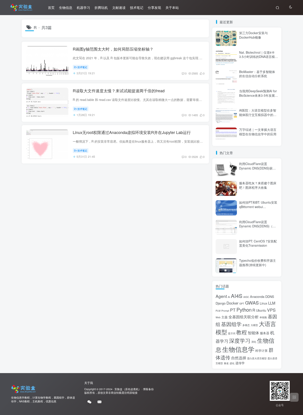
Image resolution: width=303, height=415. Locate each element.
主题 (224, 317)
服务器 (264, 332)
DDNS (269, 296)
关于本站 (172, 7)
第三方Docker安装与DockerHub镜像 (253, 35)
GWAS (252, 302)
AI (229, 297)
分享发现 (154, 7)
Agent (221, 296)
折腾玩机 (101, 7)
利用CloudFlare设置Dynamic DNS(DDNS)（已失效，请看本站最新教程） (257, 226)
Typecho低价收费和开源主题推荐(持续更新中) (257, 262)
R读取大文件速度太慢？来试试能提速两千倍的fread (119, 90)
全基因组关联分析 (243, 316)
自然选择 (238, 357)
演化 (253, 341)
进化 (232, 363)
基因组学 (231, 324)
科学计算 (261, 350)
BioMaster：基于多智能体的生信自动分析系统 (257, 73)
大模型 (254, 325)
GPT (241, 303)
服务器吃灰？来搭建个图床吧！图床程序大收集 (257, 185)
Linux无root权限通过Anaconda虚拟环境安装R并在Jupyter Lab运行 (132, 132)
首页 (51, 7)
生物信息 (65, 7)
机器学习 (83, 7)
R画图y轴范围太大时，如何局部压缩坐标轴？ (113, 49)
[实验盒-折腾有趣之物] (23, 388)
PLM (218, 310)
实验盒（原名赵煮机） (127, 389)
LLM (271, 303)
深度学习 (239, 340)
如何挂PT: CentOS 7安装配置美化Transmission (258, 243)
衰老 (226, 363)
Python (244, 309)
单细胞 (263, 317)
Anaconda (257, 296)
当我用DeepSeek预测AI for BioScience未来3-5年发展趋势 (258, 95)
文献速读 (119, 7)
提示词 (231, 333)
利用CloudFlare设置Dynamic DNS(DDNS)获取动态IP (257, 168)
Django (221, 303)
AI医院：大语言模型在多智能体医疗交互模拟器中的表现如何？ (257, 114)
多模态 (246, 325)
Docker (232, 303)
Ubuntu (261, 310)
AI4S (236, 295)
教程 (241, 332)
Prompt (225, 310)
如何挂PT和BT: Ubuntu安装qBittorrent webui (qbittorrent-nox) (258, 206)
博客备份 (148, 389)
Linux (263, 303)
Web (218, 317)
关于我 (88, 383)
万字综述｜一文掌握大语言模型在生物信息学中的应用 (257, 131)
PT (233, 310)
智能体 (253, 332)
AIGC (246, 297)
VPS (271, 310)
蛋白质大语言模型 (257, 358)
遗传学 (240, 362)
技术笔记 (136, 7)
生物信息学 (238, 349)
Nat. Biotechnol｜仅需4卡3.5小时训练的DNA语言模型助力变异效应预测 (258, 56)
